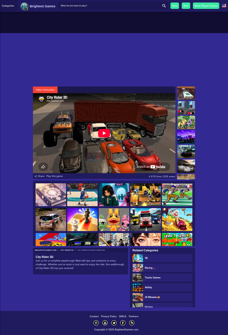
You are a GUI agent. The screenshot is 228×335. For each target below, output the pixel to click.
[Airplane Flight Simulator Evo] (82, 244)
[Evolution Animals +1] (177, 244)
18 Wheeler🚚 (152, 297)
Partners (133, 316)
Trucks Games (152, 277)
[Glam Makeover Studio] (145, 244)
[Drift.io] (186, 93)
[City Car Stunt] (186, 107)
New (174, 5)
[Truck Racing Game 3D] (145, 219)
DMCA (122, 316)
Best (185, 5)
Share (41, 176)
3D (146, 258)
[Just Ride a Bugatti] (186, 151)
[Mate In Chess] (82, 219)
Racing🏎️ (150, 267)
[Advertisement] (114, 60)
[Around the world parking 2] (186, 166)
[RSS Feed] (132, 323)
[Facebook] (123, 323)
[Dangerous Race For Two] (51, 244)
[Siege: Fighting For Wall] (145, 195)
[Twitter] (114, 323)
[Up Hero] (177, 219)
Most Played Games (206, 5)
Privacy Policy (108, 316)
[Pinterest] (96, 323)
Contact (94, 316)
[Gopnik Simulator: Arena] (114, 244)
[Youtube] (105, 323)
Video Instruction (45, 89)
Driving (149, 307)
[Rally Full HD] (51, 219)
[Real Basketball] (82, 195)
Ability (148, 287)
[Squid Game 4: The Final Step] (114, 195)
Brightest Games (42, 6)
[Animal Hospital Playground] (114, 219)
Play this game (54, 176)
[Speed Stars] (177, 195)
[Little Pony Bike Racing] (186, 122)
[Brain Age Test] (51, 195)
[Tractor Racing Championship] (186, 137)
